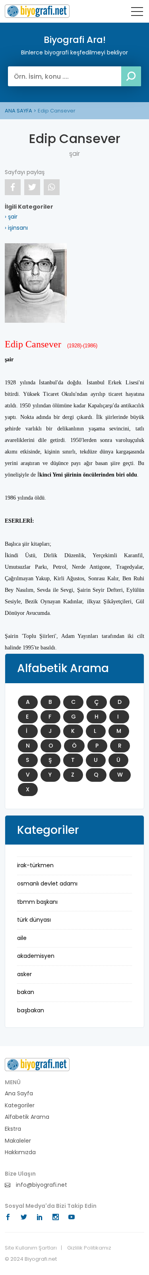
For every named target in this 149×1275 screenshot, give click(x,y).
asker (24, 974)
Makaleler (18, 1141)
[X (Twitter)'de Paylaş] (32, 187)
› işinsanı (16, 228)
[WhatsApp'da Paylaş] (52, 187)
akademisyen (35, 956)
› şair (11, 217)
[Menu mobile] (137, 13)
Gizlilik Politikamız (89, 1248)
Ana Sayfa (19, 1093)
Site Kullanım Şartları (31, 1248)
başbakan (30, 1010)
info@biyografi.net (40, 1185)
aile (22, 938)
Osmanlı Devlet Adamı (47, 883)
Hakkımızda (20, 1152)
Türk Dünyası (34, 920)
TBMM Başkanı (37, 902)
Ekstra (13, 1129)
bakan (25, 992)
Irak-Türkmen (35, 865)
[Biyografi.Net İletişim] (37, 1064)
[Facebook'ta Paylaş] (13, 187)
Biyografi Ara (37, 11)
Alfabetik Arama (27, 1117)
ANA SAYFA (18, 110)
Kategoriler (20, 1105)
